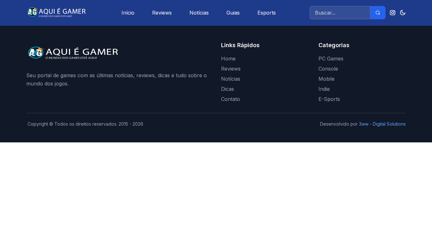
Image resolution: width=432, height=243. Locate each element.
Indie (324, 89)
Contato (230, 99)
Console (328, 68)
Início (127, 12)
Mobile (326, 79)
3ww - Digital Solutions (382, 124)
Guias (233, 12)
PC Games (330, 58)
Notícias (199, 12)
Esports (266, 12)
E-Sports (329, 99)
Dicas (227, 89)
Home (228, 58)
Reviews (162, 12)
